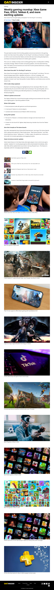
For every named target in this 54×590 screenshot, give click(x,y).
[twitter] (26, 152)
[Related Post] (27, 211)
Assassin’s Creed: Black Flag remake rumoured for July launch (25, 180)
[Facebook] (42, 584)
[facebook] (23, 152)
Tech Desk (8, 20)
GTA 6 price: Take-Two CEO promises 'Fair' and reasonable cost (25, 163)
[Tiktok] (49, 584)
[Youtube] (44, 584)
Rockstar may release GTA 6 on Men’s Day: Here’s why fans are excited (27, 174)
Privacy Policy (25, 583)
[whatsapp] (30, 152)
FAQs (35, 583)
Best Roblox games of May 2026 (18, 158)
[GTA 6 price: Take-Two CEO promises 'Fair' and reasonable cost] (7, 167)
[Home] (13, 2)
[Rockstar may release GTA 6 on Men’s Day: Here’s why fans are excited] (7, 178)
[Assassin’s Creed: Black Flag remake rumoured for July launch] (7, 184)
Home (19, 583)
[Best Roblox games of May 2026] (7, 161)
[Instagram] (47, 584)
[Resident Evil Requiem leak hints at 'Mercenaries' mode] (7, 173)
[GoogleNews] (49, 586)
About (31, 583)
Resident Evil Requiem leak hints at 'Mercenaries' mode (23, 169)
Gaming (6, 6)
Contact (28, 584)
